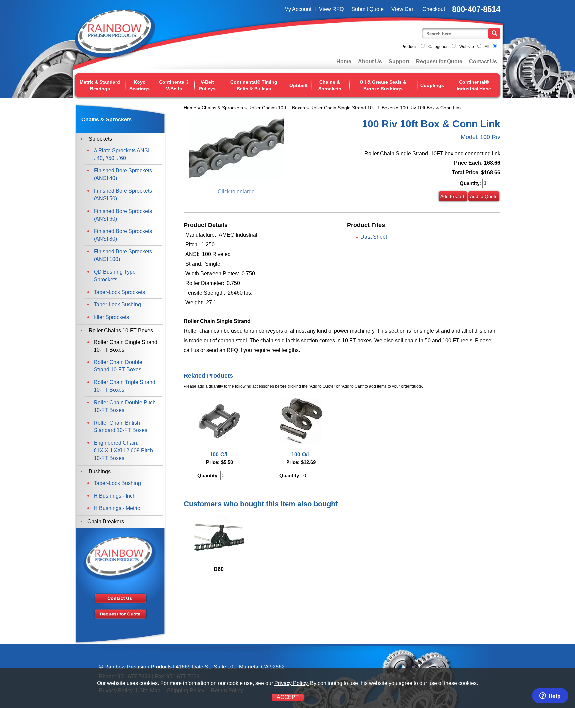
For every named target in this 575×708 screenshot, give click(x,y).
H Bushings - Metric (117, 508)
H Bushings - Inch (115, 496)
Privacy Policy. (291, 683)
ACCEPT (288, 697)
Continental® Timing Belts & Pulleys (253, 85)
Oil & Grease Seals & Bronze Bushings (383, 85)
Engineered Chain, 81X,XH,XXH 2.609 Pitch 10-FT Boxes (123, 450)
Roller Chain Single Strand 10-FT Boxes (352, 107)
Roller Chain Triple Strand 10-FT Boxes (124, 386)
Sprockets (99, 139)
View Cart (403, 9)
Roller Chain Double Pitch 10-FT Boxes (125, 406)
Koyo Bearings (139, 85)
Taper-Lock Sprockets (119, 292)
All (487, 46)
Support (399, 61)
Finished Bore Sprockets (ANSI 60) (123, 215)
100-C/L (219, 454)
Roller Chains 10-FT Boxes (276, 107)
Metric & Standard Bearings (100, 85)
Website (466, 46)
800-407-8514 (476, 9)
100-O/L (301, 454)
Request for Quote (439, 61)
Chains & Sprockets (329, 85)
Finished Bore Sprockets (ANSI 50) (123, 194)
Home (343, 61)
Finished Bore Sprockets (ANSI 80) (123, 235)
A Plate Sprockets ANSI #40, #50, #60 (121, 154)
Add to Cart (453, 196)
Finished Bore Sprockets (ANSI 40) (123, 174)
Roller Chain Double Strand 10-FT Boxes (118, 366)
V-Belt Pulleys (207, 85)
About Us (370, 61)
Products (409, 46)
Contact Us (483, 61)
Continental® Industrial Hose (474, 85)
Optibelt (298, 85)
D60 (219, 569)
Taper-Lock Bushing (117, 304)
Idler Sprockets (111, 317)
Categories (438, 46)
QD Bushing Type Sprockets (115, 275)
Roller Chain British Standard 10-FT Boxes (120, 426)
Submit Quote (367, 9)
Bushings (99, 471)
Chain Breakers (105, 521)
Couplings (432, 85)
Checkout (433, 9)
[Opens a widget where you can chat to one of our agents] (550, 696)
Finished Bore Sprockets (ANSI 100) (123, 255)
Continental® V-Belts (174, 85)
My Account (297, 9)
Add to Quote (484, 196)
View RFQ (331, 9)
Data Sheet (373, 237)
